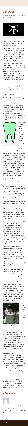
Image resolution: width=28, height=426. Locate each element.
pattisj (4, 405)
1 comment (8, 17)
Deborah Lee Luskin (8, 15)
